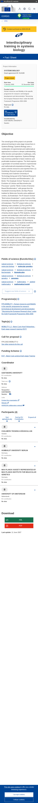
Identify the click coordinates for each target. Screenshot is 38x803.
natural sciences (7, 264)
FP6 (5, 21)
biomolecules (19, 272)
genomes (14, 278)
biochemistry (6, 272)
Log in (19, 9)
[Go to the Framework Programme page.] (19, 35)
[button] (24, 9)
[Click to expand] (35, 427)
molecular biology (8, 266)
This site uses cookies (12, 787)
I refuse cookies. (19, 800)
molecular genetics (25, 266)
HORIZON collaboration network (15, 405)
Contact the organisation (12, 400)
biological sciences (24, 264)
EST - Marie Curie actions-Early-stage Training (18, 356)
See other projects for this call (12, 344)
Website (7, 403)
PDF (20, 526)
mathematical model (22, 284)
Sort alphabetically (7, 418)
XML (20, 520)
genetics (5, 278)
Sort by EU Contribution (19, 418)
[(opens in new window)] (9, 8)
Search (29, 9)
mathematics (21, 282)
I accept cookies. (19, 794)
